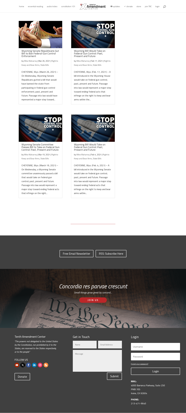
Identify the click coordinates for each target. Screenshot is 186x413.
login (157, 6)
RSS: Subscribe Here (111, 253)
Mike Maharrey (30, 60)
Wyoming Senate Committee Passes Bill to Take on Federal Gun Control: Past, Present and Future (40, 147)
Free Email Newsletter (76, 253)
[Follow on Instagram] (40, 365)
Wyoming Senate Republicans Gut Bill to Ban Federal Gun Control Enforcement (40, 53)
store (138, 6)
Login (155, 371)
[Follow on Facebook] (28, 365)
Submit (114, 376)
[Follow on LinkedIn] (34, 365)
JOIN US (93, 300)
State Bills (44, 64)
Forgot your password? (139, 364)
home (21, 6)
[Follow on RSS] (46, 365)
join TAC (148, 6)
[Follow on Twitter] (22, 365)
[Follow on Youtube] (17, 365)
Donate (22, 376)
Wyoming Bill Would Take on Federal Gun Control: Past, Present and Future (89, 53)
